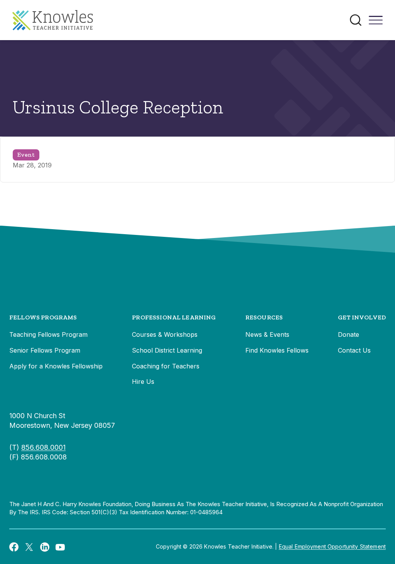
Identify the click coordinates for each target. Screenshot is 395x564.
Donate (348, 334)
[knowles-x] (29, 547)
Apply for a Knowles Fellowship (56, 366)
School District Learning (167, 350)
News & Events (267, 334)
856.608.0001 (43, 447)
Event (26, 154)
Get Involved (362, 317)
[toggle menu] (376, 23)
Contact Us (354, 350)
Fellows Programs (43, 317)
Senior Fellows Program (44, 350)
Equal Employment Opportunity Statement (332, 546)
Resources (264, 317)
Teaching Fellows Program (48, 334)
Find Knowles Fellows (277, 350)
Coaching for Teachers (165, 366)
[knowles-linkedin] (44, 547)
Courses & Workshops (165, 334)
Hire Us (143, 381)
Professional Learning (174, 317)
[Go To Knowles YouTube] (60, 546)
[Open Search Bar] (356, 20)
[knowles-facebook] (14, 547)
